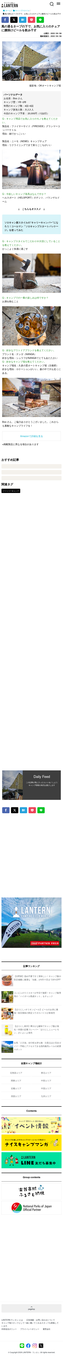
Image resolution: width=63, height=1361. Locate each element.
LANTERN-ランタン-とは (12, 1319)
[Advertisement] (31, 634)
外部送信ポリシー (9, 1329)
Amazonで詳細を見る (31, 436)
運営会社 (46, 1329)
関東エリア (16, 1080)
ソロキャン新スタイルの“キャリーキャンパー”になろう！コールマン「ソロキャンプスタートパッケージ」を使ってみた (31, 226)
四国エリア (16, 1096)
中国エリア (46, 1088)
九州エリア (46, 1096)
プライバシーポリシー (29, 1329)
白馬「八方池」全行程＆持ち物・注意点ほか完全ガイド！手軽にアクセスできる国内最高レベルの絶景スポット (37, 1046)
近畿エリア (16, 1088)
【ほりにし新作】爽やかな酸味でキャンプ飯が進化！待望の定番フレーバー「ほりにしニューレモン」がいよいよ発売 (36, 1029)
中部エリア (46, 1080)
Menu (58, 2)
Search (51, 2)
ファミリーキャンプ (11, 491)
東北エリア (46, 1072)
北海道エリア (16, 1072)
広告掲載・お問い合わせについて (40, 1319)
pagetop (31, 1309)
